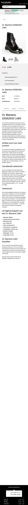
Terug (4, 19)
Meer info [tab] (6, 108)
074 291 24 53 (16, 494)
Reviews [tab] (14, 108)
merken (16, 256)
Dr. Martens (17, 96)
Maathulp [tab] (21, 108)
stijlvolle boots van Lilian (18, 202)
